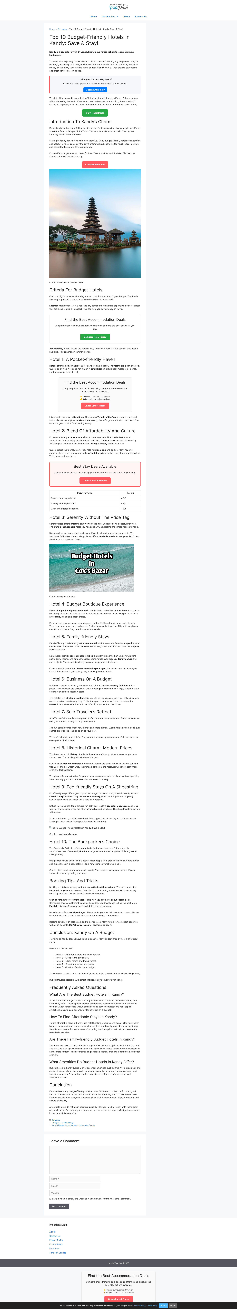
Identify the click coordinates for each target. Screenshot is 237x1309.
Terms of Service (57, 1253)
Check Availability (95, 90)
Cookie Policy (56, 1244)
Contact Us (141, 16)
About (127, 16)
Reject (173, 1305)
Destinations (108, 16)
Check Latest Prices (95, 406)
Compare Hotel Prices (95, 337)
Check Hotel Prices (95, 164)
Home (93, 16)
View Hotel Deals (95, 113)
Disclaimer (54, 1248)
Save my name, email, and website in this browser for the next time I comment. (91, 1199)
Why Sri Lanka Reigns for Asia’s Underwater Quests (73, 1125)
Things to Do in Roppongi (62, 1122)
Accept (163, 1305)
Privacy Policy (56, 1240)
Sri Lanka (62, 29)
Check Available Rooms (95, 480)
